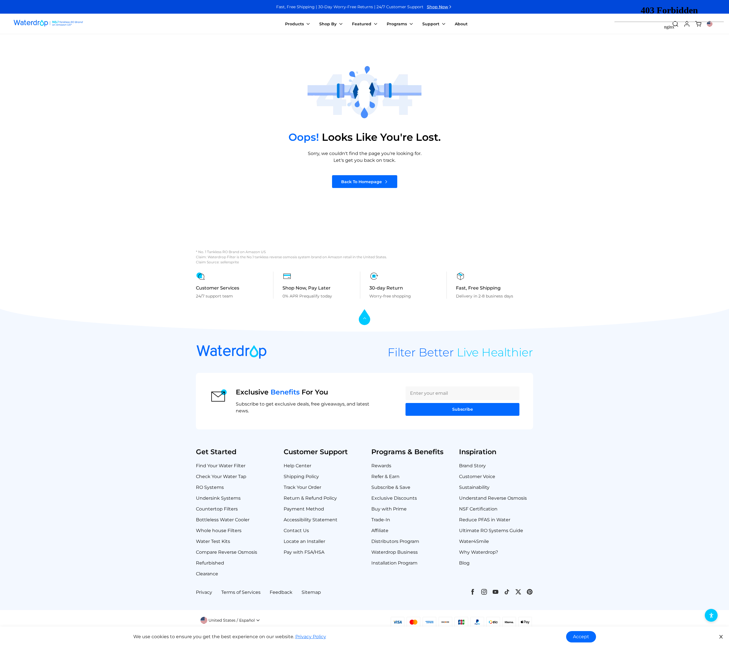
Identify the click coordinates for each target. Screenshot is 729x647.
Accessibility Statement (310, 519)
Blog (464, 563)
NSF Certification (478, 509)
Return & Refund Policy (310, 498)
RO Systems (210, 487)
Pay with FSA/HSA (304, 552)
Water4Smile (474, 541)
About (461, 23)
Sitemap (311, 592)
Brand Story (472, 465)
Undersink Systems (218, 498)
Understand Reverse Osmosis (493, 498)
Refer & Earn (385, 476)
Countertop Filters (217, 509)
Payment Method (304, 509)
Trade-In (380, 519)
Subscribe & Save (390, 487)
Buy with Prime (389, 509)
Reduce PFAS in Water (484, 519)
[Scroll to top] (364, 317)
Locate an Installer (304, 541)
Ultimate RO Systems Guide (491, 530)
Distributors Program (395, 541)
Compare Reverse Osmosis (226, 552)
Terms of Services (241, 592)
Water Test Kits (213, 541)
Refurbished (210, 563)
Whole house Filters (218, 530)
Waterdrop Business (394, 552)
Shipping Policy (301, 476)
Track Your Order (302, 487)
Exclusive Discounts (394, 498)
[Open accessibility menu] (711, 615)
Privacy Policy (310, 636)
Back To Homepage (361, 181)
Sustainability (474, 487)
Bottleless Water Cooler (222, 519)
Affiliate (379, 530)
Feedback (281, 592)
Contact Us (296, 530)
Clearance (207, 573)
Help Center (297, 465)
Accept (581, 636)
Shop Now (437, 6)
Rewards (381, 465)
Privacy (204, 592)
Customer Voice (477, 476)
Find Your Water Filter (220, 465)
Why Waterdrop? (478, 552)
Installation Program (394, 563)
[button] (230, 620)
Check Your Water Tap (221, 476)
